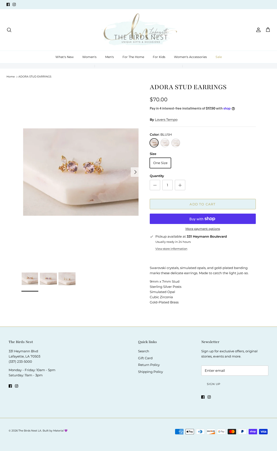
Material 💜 (60, 430)
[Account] (257, 29)
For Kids (159, 57)
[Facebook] (8, 4)
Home (10, 76)
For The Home (133, 57)
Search (143, 351)
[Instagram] (14, 4)
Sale (219, 57)
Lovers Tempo (166, 120)
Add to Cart (203, 204)
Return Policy (149, 365)
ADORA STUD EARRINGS (34, 76)
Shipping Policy (150, 372)
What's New (64, 57)
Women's (89, 57)
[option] (80, 172)
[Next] (135, 172)
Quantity (157, 176)
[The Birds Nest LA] (138, 30)
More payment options (202, 229)
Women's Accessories (190, 57)
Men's (109, 57)
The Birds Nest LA (29, 430)
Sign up (213, 384)
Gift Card (145, 358)
